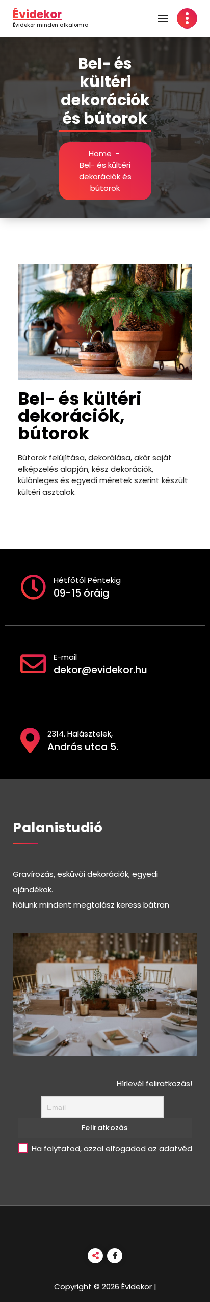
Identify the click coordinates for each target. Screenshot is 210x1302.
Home (100, 153)
